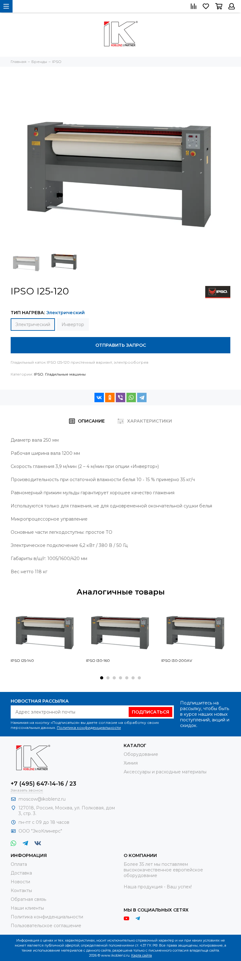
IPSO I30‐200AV (176, 660)
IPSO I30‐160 (98, 660)
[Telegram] (142, 397)
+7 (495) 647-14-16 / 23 (43, 783)
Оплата (19, 864)
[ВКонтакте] (99, 397)
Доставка (21, 873)
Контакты (21, 890)
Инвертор (73, 324)
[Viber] (120, 397)
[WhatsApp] (131, 397)
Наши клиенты (27, 908)
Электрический (32, 324)
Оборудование (141, 754)
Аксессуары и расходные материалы (165, 772)
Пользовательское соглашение (46, 925)
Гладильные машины (65, 374)
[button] (101, 677)
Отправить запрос (120, 345)
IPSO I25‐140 (22, 660)
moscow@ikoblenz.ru (42, 799)
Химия (131, 763)
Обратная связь (28, 899)
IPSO (38, 374)
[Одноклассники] (110, 397)
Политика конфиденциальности (89, 727)
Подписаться (150, 712)
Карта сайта (141, 955)
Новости (20, 882)
